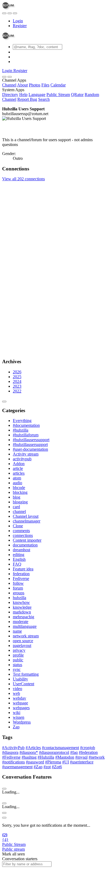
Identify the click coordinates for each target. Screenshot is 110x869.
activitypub (22, 459)
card (16, 506)
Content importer (27, 540)
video (17, 688)
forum (18, 588)
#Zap (38, 766)
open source (23, 640)
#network (97, 757)
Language (37, 94)
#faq (74, 752)
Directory (10, 94)
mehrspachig (23, 617)
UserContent (23, 684)
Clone (18, 526)
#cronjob (87, 747)
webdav (19, 698)
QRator (77, 94)
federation (21, 573)
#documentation (26, 425)
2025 (17, 376)
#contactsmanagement (60, 747)
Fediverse (21, 578)
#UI (65, 762)
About (22, 85)
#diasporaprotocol (54, 752)
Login (18, 21)
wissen (18, 717)
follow (18, 583)
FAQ (17, 564)
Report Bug (27, 99)
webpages (21, 707)
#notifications (13, 762)
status (17, 664)
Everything (22, 420)
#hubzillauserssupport (31, 439)
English (19, 559)
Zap (16, 727)
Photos (34, 85)
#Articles (33, 747)
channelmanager (26, 521)
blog (16, 497)
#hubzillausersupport (30, 444)
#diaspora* (28, 752)
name (17, 631)
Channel (9, 85)
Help (23, 94)
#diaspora (10, 752)
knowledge (22, 607)
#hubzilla (20, 430)
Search (44, 99)
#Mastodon (64, 757)
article (18, 468)
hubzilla (19, 597)
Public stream (13, 849)
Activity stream (25, 454)
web (16, 693)
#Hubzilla (46, 757)
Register (20, 25)
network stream (26, 636)
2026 (17, 372)
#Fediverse (11, 757)
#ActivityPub (13, 747)
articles (19, 473)
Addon (19, 463)
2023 (17, 386)
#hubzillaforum (25, 435)
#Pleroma (53, 762)
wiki (16, 712)
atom (17, 478)
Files (45, 85)
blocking (20, 492)
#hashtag (29, 757)
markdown (22, 612)
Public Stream (58, 94)
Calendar (58, 85)
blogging (20, 502)
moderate (20, 621)
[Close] (9, 77)
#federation (88, 752)
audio (17, 483)
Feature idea (23, 569)
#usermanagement (17, 766)
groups (18, 593)
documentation (25, 545)
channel (19, 511)
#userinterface (81, 762)
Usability (20, 679)
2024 (17, 381)
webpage (20, 703)
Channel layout (25, 516)
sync (17, 669)
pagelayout (22, 645)
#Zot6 (57, 766)
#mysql (81, 757)
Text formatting (26, 674)
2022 (17, 391)
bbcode (19, 487)
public (18, 660)
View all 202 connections (23, 179)
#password (35, 762)
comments (21, 530)
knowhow (21, 602)
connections (23, 535)
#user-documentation (30, 449)
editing (18, 554)
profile (18, 655)
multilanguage (25, 626)
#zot (47, 766)
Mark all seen (13, 854)
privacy (19, 650)
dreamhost (21, 550)
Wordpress (22, 722)
